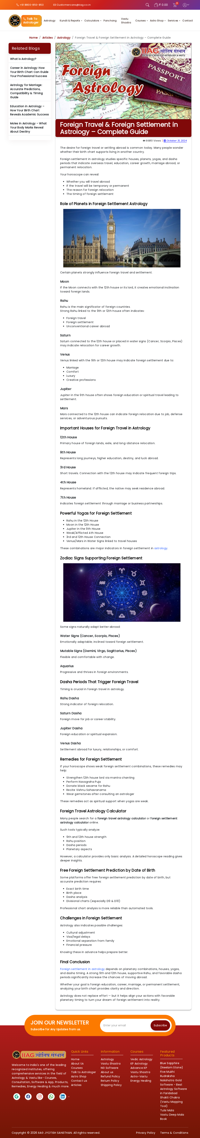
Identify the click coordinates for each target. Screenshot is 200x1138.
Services (173, 20)
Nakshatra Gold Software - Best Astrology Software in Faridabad (173, 1086)
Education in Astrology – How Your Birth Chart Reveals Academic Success (29, 110)
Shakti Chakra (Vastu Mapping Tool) (171, 1102)
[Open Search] (147, 5)
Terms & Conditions (174, 1133)
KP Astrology (139, 1063)
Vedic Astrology (141, 1059)
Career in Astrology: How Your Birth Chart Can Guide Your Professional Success (29, 72)
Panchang (110, 20)
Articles (47, 38)
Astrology (50, 20)
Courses (140, 20)
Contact (187, 20)
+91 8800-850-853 (31, 5)
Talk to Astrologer (83, 1072)
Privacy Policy (145, 1133)
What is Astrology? (23, 59)
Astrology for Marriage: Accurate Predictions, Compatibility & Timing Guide (26, 91)
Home (33, 38)
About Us (77, 1063)
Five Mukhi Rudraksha (167, 1074)
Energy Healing (140, 1081)
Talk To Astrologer (31, 20)
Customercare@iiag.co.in (73, 5)
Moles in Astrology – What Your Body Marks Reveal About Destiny (28, 127)
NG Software (109, 1068)
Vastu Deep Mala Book (172, 1117)
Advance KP (138, 1068)
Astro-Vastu (138, 1076)
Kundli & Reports (70, 20)
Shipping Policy (111, 1085)
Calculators (91, 20)
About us (107, 1072)
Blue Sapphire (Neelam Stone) (171, 1065)
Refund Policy (110, 1076)
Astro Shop (156, 20)
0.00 (165, 5)
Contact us (79, 1081)
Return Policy (110, 1081)
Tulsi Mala (167, 1110)
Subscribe (160, 1025)
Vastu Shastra (126, 20)
